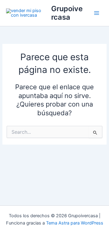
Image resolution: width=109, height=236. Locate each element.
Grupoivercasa (67, 12)
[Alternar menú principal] (96, 13)
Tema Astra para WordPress (74, 223)
